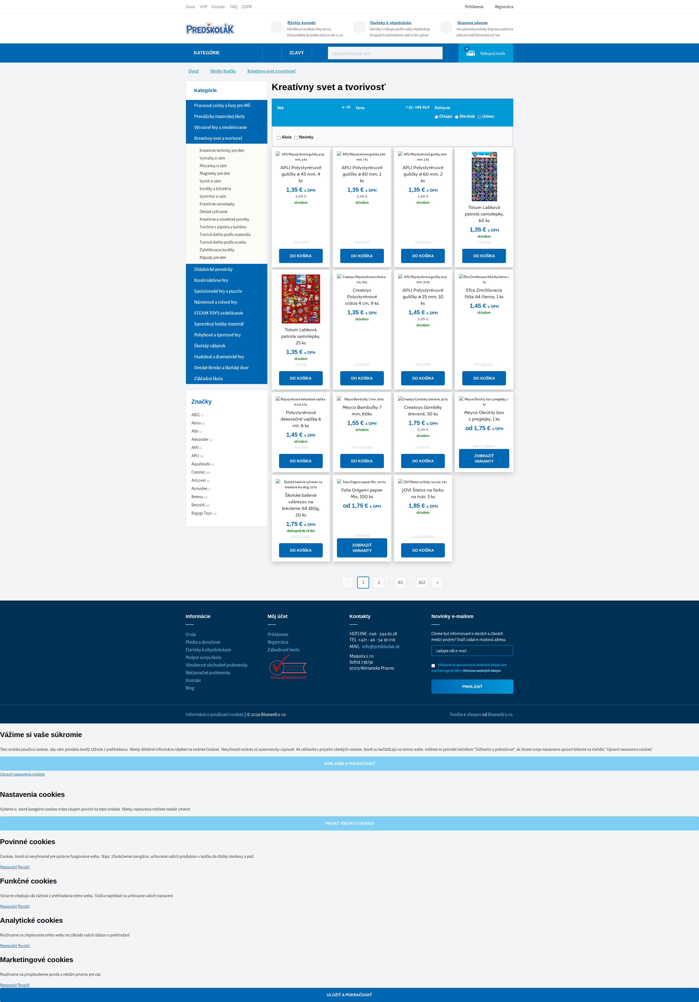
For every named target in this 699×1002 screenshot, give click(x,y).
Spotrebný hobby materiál (219, 324)
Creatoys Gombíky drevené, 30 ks (423, 410)
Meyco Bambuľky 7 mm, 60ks (361, 410)
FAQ (233, 6)
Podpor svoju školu (203, 657)
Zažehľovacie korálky (217, 249)
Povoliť (23, 867)
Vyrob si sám (210, 181)
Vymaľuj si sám (212, 158)
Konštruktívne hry (211, 280)
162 (421, 582)
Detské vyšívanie (213, 211)
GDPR (247, 6)
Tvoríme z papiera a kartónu (223, 226)
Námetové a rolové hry (215, 302)
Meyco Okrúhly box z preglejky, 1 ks (484, 416)
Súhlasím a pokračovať (349, 763)
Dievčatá (467, 116)
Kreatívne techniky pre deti (222, 150)
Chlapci (445, 116)
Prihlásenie (278, 634)
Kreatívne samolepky (217, 203)
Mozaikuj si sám (213, 165)
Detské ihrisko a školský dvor (221, 367)
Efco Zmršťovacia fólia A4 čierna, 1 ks (484, 293)
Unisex (488, 116)
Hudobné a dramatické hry (219, 356)
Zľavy (296, 53)
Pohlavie (442, 107)
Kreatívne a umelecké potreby (224, 219)
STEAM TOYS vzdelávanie (218, 313)
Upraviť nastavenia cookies (22, 774)
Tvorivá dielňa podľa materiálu (225, 234)
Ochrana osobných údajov (482, 670)
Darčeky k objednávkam (208, 649)
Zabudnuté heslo (284, 649)
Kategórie (207, 53)
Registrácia (278, 641)
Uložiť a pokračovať (349, 995)
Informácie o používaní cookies (215, 714)
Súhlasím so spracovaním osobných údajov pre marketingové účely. (469, 667)
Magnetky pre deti (215, 173)
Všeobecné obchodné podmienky (217, 664)
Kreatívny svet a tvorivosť (218, 138)
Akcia (287, 137)
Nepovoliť (8, 867)
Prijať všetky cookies (349, 823)
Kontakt (218, 6)
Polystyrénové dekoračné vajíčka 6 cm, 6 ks (301, 419)
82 (400, 582)
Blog (190, 687)
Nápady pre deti (213, 257)
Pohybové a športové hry (217, 335)
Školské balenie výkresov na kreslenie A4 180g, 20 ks (301, 505)
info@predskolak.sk (380, 646)
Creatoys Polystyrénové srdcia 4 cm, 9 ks (362, 296)
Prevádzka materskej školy (219, 116)
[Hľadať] (434, 53)
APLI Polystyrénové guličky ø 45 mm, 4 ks (300, 174)
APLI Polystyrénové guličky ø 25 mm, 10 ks (422, 296)
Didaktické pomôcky (213, 269)
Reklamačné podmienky (208, 672)
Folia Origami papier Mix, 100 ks (362, 493)
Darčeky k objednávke (390, 22)
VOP (203, 6)
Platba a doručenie (203, 641)
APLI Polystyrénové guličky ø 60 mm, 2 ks (422, 174)
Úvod (190, 6)
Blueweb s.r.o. (500, 714)
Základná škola (208, 378)
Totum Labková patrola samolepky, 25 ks (300, 336)
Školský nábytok (209, 345)
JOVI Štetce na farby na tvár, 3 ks (423, 493)
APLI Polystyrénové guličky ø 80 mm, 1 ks (362, 174)
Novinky (306, 137)
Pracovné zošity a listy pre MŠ (222, 105)
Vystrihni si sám (213, 196)
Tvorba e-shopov (465, 714)
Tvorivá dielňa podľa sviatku (223, 242)
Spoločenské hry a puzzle (218, 291)
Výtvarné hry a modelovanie (220, 127)
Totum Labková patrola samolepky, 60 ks (484, 214)
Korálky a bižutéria (215, 188)
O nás (191, 634)
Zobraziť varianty (484, 458)
